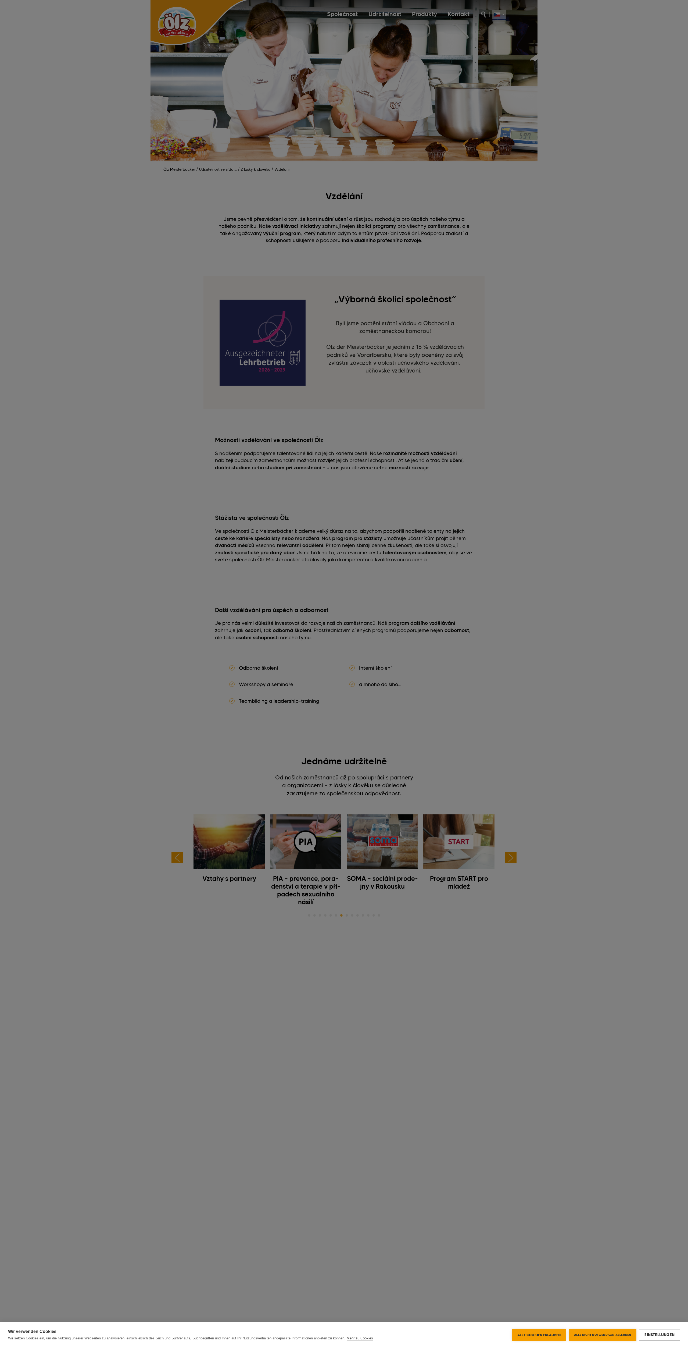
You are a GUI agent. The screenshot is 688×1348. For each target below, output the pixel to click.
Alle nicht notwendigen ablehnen (602, 1335)
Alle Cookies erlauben (539, 1335)
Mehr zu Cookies (360, 1338)
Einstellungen (659, 1335)
